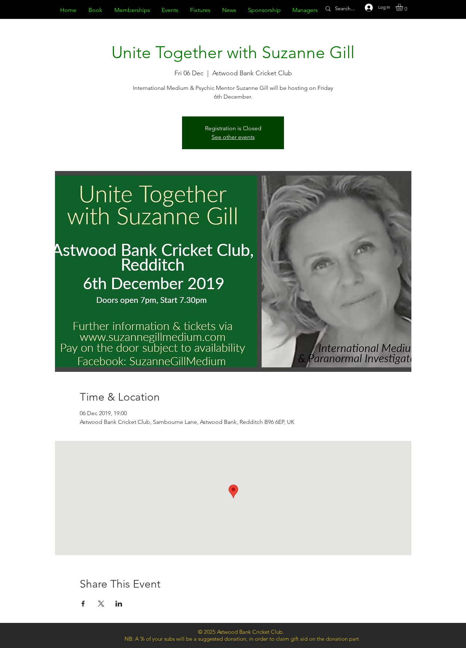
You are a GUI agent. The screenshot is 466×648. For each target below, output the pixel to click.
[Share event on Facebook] (83, 604)
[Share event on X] (101, 604)
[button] (403, 7)
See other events (233, 137)
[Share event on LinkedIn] (118, 604)
